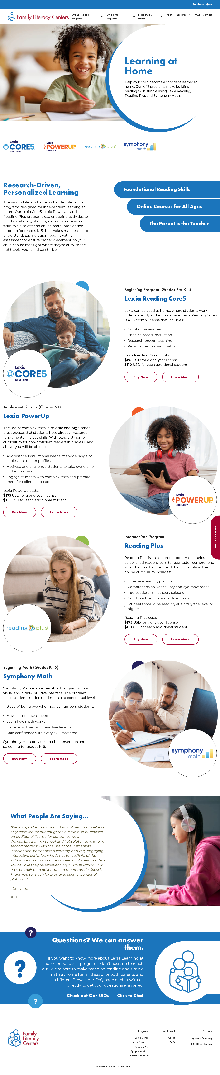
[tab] (12, 897)
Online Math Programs (113, 16)
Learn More (180, 377)
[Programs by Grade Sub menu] (162, 16)
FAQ (197, 14)
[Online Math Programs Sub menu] (134, 16)
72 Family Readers (138, 1055)
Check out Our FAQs (88, 995)
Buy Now (141, 377)
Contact (207, 14)
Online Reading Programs (80, 16)
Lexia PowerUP (140, 1042)
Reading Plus (142, 1046)
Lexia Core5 (142, 1037)
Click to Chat (130, 995)
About (170, 14)
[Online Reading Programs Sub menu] (102, 16)
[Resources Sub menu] (190, 14)
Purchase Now (202, 4)
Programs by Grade (145, 16)
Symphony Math (140, 1051)
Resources (181, 14)
